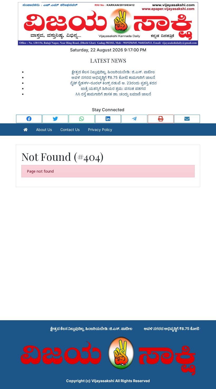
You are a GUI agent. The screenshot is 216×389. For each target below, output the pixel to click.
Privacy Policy (100, 129)
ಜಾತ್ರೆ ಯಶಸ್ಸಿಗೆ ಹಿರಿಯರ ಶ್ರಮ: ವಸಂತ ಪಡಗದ (113, 88)
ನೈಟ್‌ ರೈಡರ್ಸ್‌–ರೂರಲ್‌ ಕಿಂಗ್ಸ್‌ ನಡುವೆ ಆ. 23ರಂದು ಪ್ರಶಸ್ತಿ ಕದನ (113, 83)
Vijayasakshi (102, 380)
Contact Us (70, 129)
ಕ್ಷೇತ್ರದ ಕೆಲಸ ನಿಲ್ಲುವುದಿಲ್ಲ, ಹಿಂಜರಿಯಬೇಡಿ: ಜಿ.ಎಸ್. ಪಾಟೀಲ (113, 72)
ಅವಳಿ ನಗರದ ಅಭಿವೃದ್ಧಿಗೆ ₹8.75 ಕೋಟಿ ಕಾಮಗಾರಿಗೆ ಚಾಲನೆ (113, 77)
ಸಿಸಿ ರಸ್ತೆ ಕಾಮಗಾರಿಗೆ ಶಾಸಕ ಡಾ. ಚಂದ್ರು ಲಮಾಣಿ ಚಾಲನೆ (113, 94)
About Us (44, 129)
